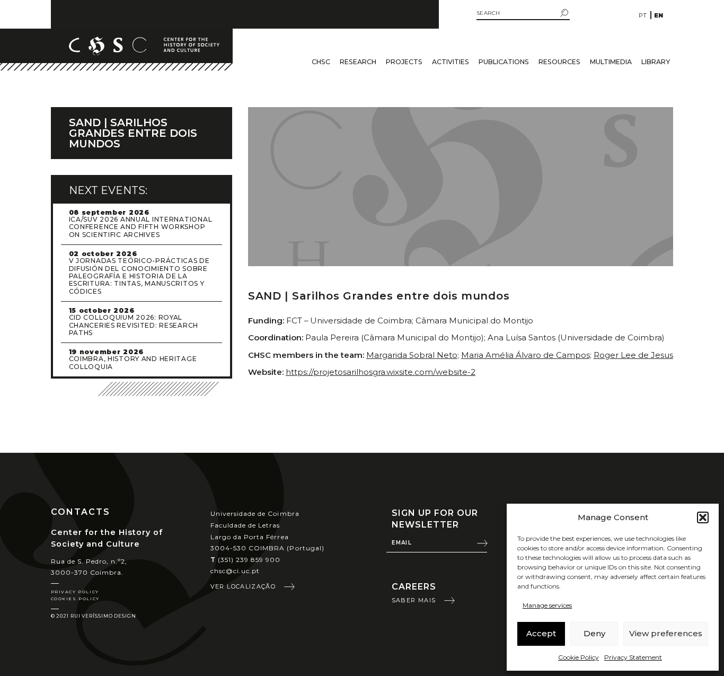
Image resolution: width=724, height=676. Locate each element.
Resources (559, 62)
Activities (450, 62)
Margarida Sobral (400, 355)
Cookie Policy (578, 657)
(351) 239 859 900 (245, 560)
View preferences (665, 633)
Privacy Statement (633, 657)
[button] (702, 517)
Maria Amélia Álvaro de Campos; (526, 355)
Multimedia (611, 62)
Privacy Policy (75, 591)
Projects (404, 62)
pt (643, 15)
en (658, 15)
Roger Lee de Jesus (633, 355)
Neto (447, 355)
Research (358, 62)
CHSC (321, 62)
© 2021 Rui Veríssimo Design (93, 616)
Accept (541, 633)
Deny (594, 633)
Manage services (547, 605)
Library (655, 62)
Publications (504, 62)
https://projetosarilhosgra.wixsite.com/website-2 (380, 372)
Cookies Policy (75, 598)
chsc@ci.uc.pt (235, 571)
